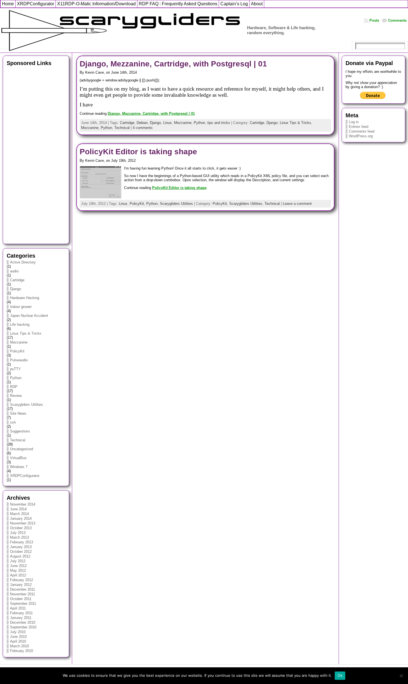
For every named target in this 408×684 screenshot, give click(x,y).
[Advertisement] (36, 153)
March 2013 (19, 537)
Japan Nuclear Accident (29, 316)
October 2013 (21, 528)
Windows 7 (18, 467)
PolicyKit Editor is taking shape (138, 151)
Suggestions (20, 431)
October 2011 (20, 599)
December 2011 (22, 589)
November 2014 (22, 504)
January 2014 (21, 518)
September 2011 (23, 603)
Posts (374, 20)
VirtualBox (18, 458)
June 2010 (18, 637)
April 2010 (18, 641)
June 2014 (18, 509)
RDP (13, 387)
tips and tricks (218, 123)
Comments (397, 20)
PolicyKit (17, 351)
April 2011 (18, 608)
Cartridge (17, 280)
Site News (18, 413)
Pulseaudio (19, 360)
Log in (354, 122)
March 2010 (19, 646)
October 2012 (21, 551)
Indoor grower (21, 307)
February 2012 (21, 580)
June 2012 (18, 566)
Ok (340, 675)
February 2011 (21, 613)
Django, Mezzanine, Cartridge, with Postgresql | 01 (173, 63)
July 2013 (18, 533)
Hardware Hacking (24, 298)
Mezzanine (18, 342)
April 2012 (18, 575)
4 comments (143, 128)
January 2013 (21, 547)
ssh (13, 422)
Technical (17, 440)
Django (15, 289)
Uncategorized (21, 449)
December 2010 (22, 622)
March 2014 (19, 514)
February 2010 (21, 651)
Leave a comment (297, 204)
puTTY (15, 369)
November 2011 (22, 594)
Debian (142, 123)
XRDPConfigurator (24, 476)
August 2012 (20, 556)
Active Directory (23, 262)
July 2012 (18, 561)
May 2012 (18, 570)
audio (14, 271)
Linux (167, 123)
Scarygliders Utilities (26, 404)
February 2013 (21, 542)
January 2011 (20, 618)
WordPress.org (361, 136)
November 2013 (22, 523)
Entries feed (358, 127)
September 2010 (23, 627)
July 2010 (18, 632)
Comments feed (361, 131)
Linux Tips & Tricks (25, 333)
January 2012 (21, 585)
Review (16, 396)
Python (15, 378)
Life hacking (19, 324)
